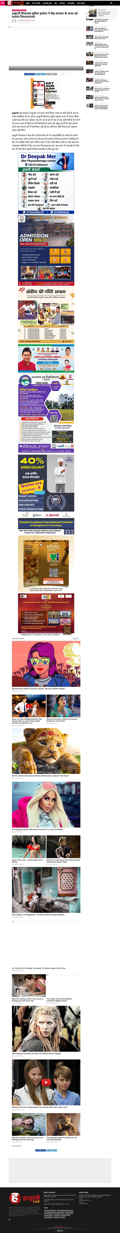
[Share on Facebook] (29, 74)
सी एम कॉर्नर (36, 3)
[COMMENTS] (62, 74)
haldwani (56, 1215)
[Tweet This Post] (40, 74)
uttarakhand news (50, 1210)
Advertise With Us (84, 1200)
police (63, 1217)
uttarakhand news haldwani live (54, 1212)
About (81, 1198)
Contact (81, 1202)
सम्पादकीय (71, 3)
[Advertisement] (60, 1170)
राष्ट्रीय (28, 3)
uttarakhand (48, 1215)
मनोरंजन (62, 3)
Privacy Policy (83, 1203)
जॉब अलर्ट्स (81, 3)
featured (56, 1217)
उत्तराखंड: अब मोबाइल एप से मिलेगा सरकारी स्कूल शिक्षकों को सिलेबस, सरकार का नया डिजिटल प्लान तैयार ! (95, 1196)
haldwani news (65, 1215)
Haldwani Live (62, 1226)
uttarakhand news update (65, 1210)
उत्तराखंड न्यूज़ (47, 3)
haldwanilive (69, 1212)
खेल (55, 3)
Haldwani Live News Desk (27, 20)
